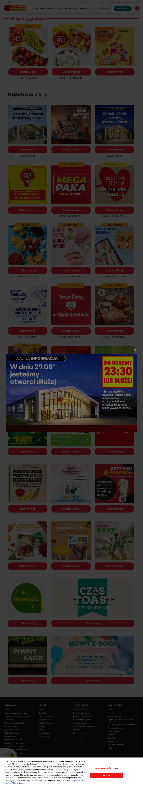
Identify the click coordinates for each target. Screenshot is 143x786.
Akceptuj (106, 775)
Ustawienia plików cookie (106, 768)
